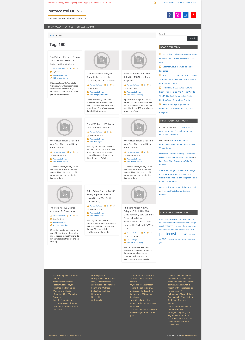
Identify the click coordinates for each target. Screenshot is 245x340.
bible (160, 223)
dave (66, 225)
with (186, 239)
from (179, 226)
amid (102, 216)
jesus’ (161, 229)
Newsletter (53, 335)
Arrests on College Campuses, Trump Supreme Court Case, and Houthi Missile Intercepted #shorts (178, 79)
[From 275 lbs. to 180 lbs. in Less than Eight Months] (102, 119)
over (187, 229)
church (179, 223)
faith (161, 226)
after (133, 95)
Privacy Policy (75, 335)
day (183, 223)
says (193, 234)
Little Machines (98, 300)
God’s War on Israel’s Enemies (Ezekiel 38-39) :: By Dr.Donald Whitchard (176, 131)
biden (165, 223)
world (191, 239)
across (59, 78)
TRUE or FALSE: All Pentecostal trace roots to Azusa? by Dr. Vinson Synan (177, 144)
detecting (139, 95)
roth (190, 234)
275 (95, 142)
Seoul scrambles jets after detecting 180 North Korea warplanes (137, 77)
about (180, 219)
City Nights (96, 297)
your (160, 242)
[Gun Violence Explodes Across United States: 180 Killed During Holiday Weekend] (65, 52)
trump (172, 239)
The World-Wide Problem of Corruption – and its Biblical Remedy (178, 178)
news (176, 229)
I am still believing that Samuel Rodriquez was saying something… (143, 303)
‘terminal (56, 225)
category (139, 242)
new (172, 229)
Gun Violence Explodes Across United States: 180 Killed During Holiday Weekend (65, 60)
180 (54, 78)
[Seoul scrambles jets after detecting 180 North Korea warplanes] (139, 60)
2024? (175, 219)
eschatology (190, 222)
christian (173, 223)
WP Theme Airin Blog (189, 335)
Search (162, 34)
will (183, 239)
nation (168, 229)
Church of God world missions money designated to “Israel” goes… (143, 312)
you (194, 239)
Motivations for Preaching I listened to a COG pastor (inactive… (142, 294)
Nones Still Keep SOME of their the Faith (178, 187)
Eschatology (191, 3)
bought (97, 95)
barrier (59, 162)
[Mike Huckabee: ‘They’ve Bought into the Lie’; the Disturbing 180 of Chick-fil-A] (102, 60)
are (193, 219)
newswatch (182, 229)
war (176, 239)
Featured (180, 3)
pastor (192, 229)
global (185, 226)
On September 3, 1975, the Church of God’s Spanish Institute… (142, 278)
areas (133, 242)
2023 (171, 219)
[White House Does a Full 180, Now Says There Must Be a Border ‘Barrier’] (65, 127)
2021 (162, 219)
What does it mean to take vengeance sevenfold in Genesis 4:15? (180, 321)
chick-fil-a (104, 95)
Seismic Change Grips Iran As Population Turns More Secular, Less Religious (176, 108)
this (168, 239)
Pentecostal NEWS (65, 11)
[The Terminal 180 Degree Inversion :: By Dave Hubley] (65, 194)
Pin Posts (64, 335)
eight (100, 142)
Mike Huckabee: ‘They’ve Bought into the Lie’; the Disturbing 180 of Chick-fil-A (101, 77)
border (65, 162)
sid (160, 239)
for (175, 226)
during (65, 78)
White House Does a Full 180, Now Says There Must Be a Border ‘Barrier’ (64, 144)
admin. (96, 216)
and (189, 219)
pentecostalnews (173, 234)
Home (51, 35)
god (189, 226)
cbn (168, 223)
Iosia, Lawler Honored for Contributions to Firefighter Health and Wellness (103, 284)
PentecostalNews (167, 3)
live (164, 229)
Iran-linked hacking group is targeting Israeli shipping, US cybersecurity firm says (79, 3)
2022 (166, 219)
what (179, 239)
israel (194, 226)
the (164, 239)
